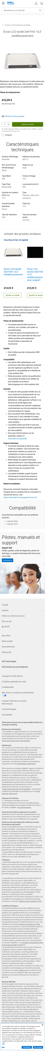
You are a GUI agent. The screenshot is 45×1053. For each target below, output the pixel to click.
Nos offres (6, 636)
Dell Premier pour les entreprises (15, 667)
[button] (36, 3)
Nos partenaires (8, 647)
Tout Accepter (38, 1047)
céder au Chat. (37, 901)
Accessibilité (7, 715)
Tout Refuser (26, 1047)
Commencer (7, 560)
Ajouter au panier (28, 124)
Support (5, 610)
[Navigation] (3, 3)
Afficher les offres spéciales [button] (14, 116)
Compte (5, 605)
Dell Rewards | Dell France (27, 764)
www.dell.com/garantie (17, 439)
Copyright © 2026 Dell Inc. (12, 676)
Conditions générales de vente (14, 682)
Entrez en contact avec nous (13, 616)
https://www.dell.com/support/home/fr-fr (20, 497)
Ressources (6, 652)
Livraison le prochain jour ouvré (29, 924)
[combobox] (22, 10)
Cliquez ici (22, 970)
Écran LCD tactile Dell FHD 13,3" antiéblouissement (13, 272)
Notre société (7, 641)
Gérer (3, 1047)
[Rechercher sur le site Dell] (40, 10)
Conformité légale (9, 709)
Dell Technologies (9, 661)
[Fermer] (42, 1024)
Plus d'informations (24, 807)
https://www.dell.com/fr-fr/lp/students (16, 741)
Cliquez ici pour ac (25, 901)
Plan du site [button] (6, 621)
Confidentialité (8, 687)
